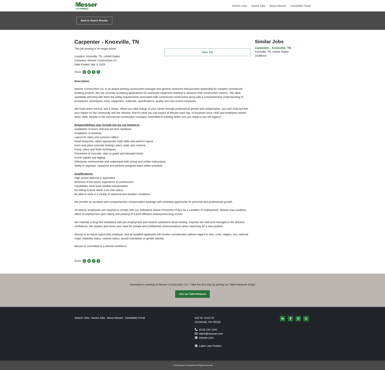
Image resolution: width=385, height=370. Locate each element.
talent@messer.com (211, 333)
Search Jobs (239, 5)
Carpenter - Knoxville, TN (273, 48)
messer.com (206, 337)
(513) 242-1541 (208, 329)
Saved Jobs (258, 5)
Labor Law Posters (210, 345)
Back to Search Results (94, 20)
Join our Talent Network (192, 294)
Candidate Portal (300, 5)
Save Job (207, 52)
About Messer (278, 5)
